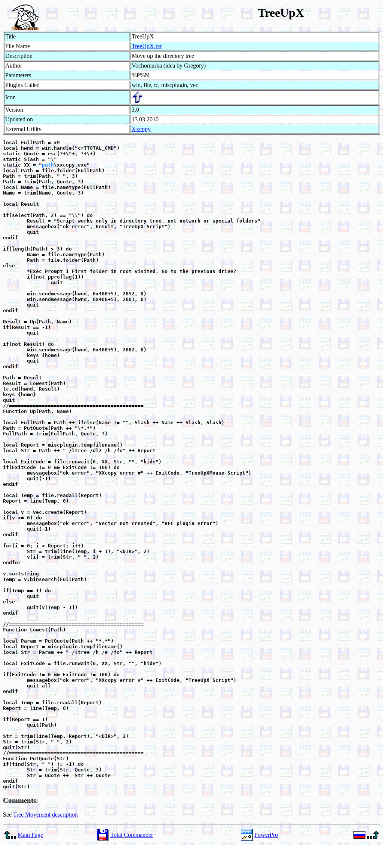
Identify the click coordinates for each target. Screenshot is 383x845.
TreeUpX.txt (147, 46)
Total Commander (131, 835)
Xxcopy (141, 129)
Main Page (30, 835)
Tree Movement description (45, 814)
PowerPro (266, 835)
